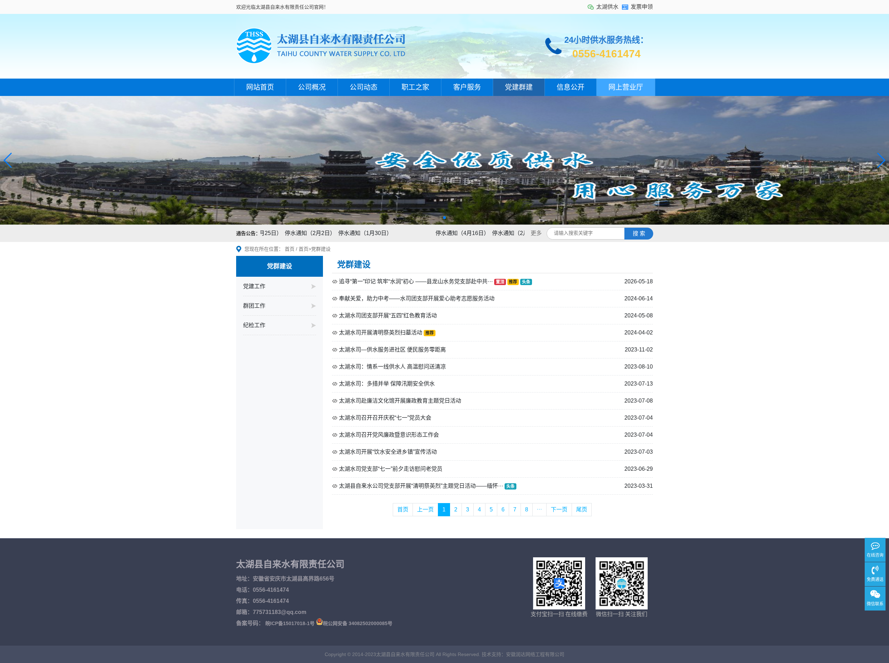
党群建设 (321, 249)
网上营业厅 (625, 87)
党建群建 (519, 87)
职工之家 (415, 87)
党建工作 (254, 286)
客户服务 (467, 87)
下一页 (559, 509)
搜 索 (639, 233)
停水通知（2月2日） (294, 233)
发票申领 (642, 7)
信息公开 (570, 87)
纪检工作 (254, 325)
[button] (8, 160)
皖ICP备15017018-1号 (290, 623)
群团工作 (254, 306)
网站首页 (260, 87)
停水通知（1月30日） (350, 233)
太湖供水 (607, 7)
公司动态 (363, 87)
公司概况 (312, 87)
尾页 (581, 509)
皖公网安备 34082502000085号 (357, 623)
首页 (289, 249)
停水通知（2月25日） (504, 233)
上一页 (425, 509)
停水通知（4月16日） (447, 233)
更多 (536, 233)
